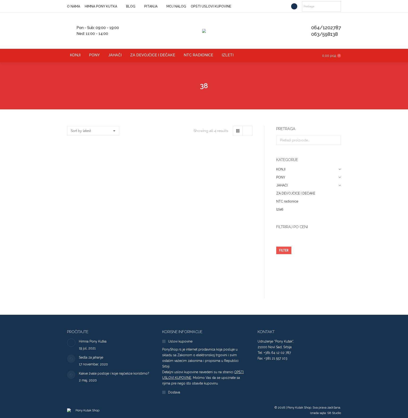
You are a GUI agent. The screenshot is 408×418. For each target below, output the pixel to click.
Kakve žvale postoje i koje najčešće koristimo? (114, 373)
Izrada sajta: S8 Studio (325, 413)
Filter (284, 250)
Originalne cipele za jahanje (160, 206)
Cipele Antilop (96, 287)
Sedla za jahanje (91, 357)
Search (336, 140)
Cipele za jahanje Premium (95, 206)
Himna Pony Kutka (92, 341)
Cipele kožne (224, 206)
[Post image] (71, 343)
